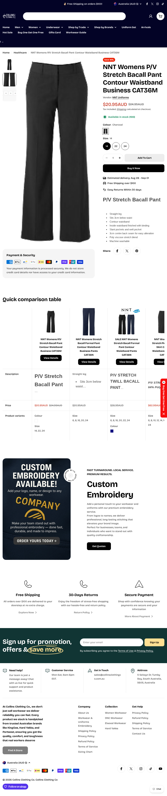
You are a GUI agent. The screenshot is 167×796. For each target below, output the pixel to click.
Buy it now (133, 168)
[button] (163, 398)
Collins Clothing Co (23, 779)
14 (107, 146)
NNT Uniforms (120, 97)
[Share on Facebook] (117, 251)
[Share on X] (127, 251)
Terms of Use (126, 650)
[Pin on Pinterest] (137, 251)
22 (115, 146)
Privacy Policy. (145, 650)
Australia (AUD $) (128, 3)
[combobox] (74, 16)
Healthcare (20, 52)
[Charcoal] (105, 131)
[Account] (151, 16)
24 (125, 146)
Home (6, 52)
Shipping (121, 109)
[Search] (121, 16)
